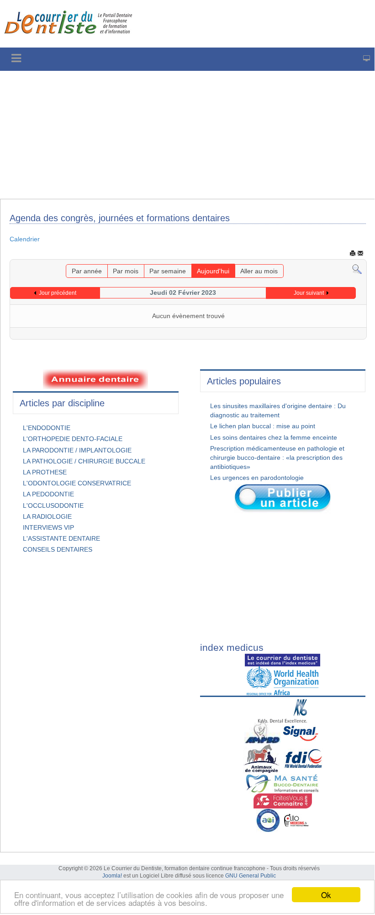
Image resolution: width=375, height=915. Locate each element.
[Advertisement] (187, 135)
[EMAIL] (360, 253)
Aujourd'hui (213, 271)
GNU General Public (250, 875)
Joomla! (112, 875)
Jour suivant (309, 293)
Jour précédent (57, 293)
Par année (87, 271)
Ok (326, 894)
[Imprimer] (352, 253)
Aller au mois (259, 271)
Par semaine (167, 271)
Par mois (125, 271)
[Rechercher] (357, 269)
